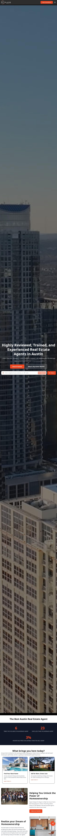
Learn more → (7, 781)
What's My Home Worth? (36, 366)
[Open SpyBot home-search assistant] (53, 823)
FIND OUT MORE (36, 811)
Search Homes (17, 366)
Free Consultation (46, 2)
